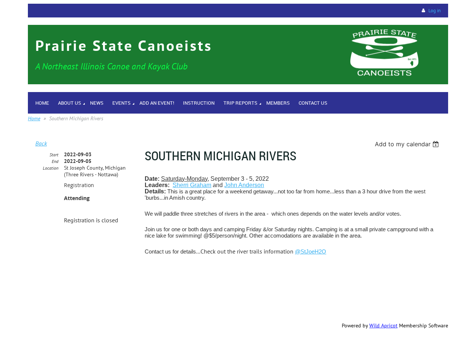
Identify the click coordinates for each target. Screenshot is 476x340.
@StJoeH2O (310, 251)
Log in (434, 10)
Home (34, 118)
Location (50, 168)
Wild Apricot (383, 325)
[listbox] (408, 144)
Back (41, 143)
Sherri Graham (192, 185)
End (55, 161)
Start (53, 154)
